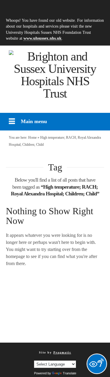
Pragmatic (62, 352)
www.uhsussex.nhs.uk (42, 38)
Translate (69, 373)
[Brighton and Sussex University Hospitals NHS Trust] (55, 75)
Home (32, 137)
